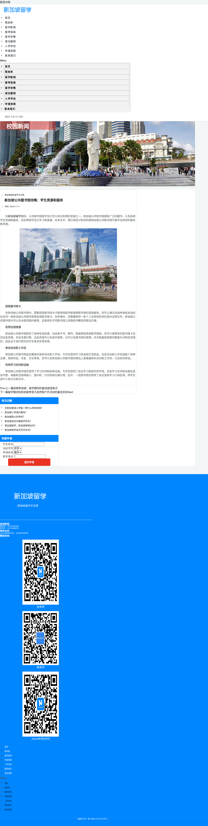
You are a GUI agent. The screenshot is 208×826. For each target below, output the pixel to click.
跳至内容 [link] (5, 2)
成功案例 (10, 41)
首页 (7, 17)
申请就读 (8, 452)
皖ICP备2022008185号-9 (98, 819)
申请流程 (10, 50)
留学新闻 (10, 27)
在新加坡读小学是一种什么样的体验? (23, 408)
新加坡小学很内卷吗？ (16, 412)
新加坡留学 (14, 216)
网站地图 (8, 773)
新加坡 (7, 751)
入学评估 (10, 46)
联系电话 (9, 456)
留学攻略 (10, 36)
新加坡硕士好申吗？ (15, 416)
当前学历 (8, 448)
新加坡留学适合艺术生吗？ (18, 430)
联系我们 (10, 55)
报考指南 (10, 32)
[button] (65, 60)
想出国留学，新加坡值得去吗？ (21, 425)
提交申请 (29, 462)
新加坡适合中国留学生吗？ (18, 421)
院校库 (9, 22)
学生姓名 (8, 444)
